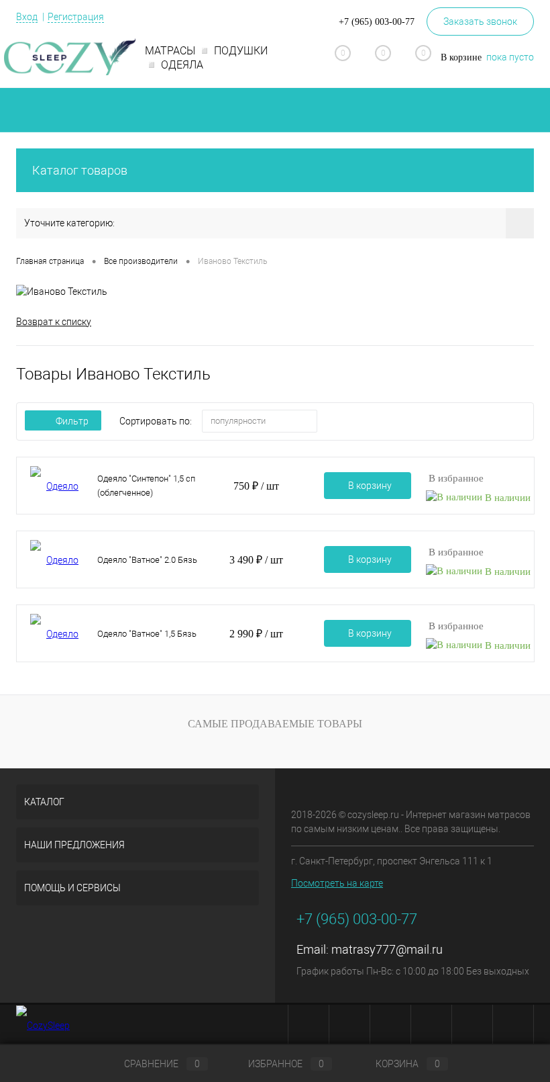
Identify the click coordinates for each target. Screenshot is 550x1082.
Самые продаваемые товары (275, 723)
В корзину (370, 485)
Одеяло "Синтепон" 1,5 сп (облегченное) (146, 486)
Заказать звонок (480, 21)
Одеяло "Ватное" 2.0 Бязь (147, 560)
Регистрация (76, 16)
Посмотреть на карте (337, 883)
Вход (27, 16)
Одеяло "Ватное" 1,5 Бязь (147, 634)
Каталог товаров (79, 170)
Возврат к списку (53, 321)
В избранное (456, 478)
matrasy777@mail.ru (387, 949)
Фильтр (72, 421)
